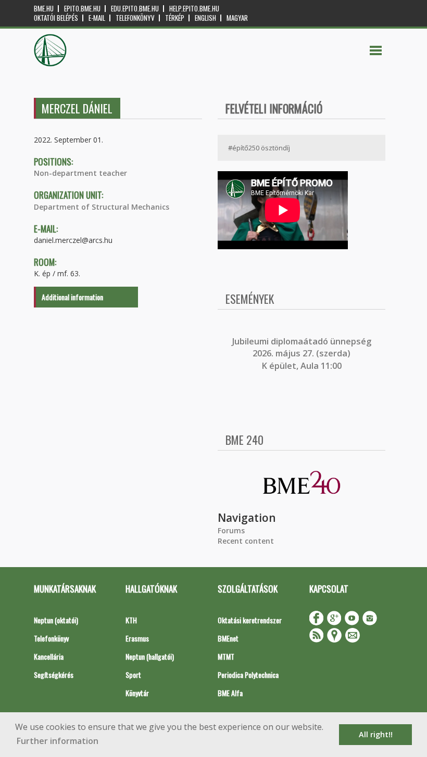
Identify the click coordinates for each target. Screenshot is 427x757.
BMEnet (228, 638)
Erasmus (137, 638)
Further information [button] (57, 741)
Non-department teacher (80, 173)
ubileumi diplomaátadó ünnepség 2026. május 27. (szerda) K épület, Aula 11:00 (302, 353)
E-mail (97, 18)
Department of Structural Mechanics (101, 207)
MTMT (226, 656)
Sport (133, 674)
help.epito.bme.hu (194, 8)
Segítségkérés (53, 674)
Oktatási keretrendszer (250, 619)
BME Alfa (230, 692)
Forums (231, 530)
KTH (131, 619)
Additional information (72, 296)
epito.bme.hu (82, 8)
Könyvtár (137, 692)
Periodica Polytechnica (248, 674)
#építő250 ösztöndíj (259, 147)
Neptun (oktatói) (56, 619)
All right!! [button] (376, 734)
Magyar (237, 18)
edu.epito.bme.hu (135, 8)
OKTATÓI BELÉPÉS (56, 18)
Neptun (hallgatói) (149, 656)
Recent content (246, 541)
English (205, 18)
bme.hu (44, 8)
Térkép (174, 18)
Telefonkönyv (135, 18)
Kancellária (49, 656)
